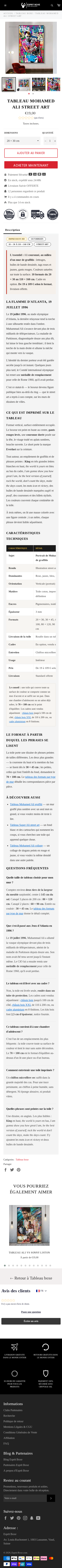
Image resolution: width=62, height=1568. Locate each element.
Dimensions (11, 133)
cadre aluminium (17, 721)
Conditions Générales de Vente (20, 1432)
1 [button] (29, 94)
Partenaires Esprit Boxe (16, 1465)
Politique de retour (13, 1421)
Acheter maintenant (31, 165)
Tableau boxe (22, 1159)
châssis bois (27, 713)
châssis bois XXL (22, 717)
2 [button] (33, 94)
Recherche (9, 1415)
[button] (31, 118)
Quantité (47, 133)
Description (12, 230)
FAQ (6, 1443)
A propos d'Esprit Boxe (16, 1470)
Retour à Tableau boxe (32, 1278)
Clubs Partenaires (12, 1410)
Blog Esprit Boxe (12, 1459)
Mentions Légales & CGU (17, 1426)
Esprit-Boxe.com (19, 1553)
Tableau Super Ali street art (24, 824)
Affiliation (9, 1437)
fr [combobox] (41, 1291)
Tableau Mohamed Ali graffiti (26, 804)
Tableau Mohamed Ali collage (26, 845)
